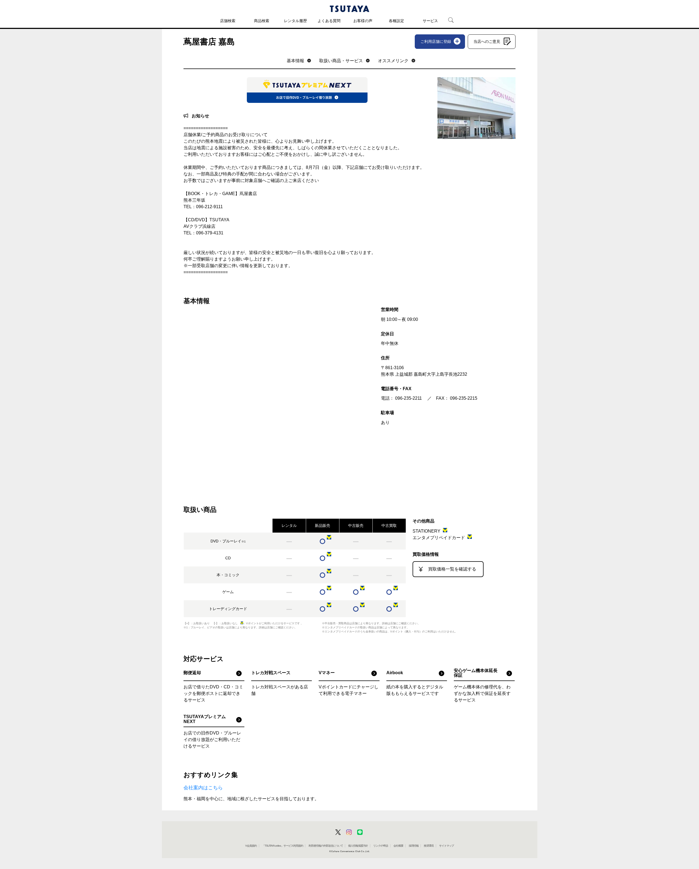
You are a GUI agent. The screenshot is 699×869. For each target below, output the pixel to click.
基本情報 (295, 60)
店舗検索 (227, 21)
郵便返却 (192, 672)
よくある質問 (329, 21)
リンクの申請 (380, 845)
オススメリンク (393, 60)
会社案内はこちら (203, 787)
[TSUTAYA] (349, 8)
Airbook (394, 672)
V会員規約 (251, 845)
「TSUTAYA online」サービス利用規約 (282, 845)
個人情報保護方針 (358, 845)
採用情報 (414, 845)
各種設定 (396, 21)
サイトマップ (446, 845)
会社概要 (398, 845)
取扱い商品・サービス (341, 60)
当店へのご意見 (486, 41)
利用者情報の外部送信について (326, 845)
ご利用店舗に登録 (435, 41)
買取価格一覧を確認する (452, 569)
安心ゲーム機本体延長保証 (475, 673)
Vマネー (327, 672)
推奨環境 (429, 845)
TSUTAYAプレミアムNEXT (204, 719)
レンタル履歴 (295, 21)
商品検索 (261, 21)
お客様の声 (362, 21)
